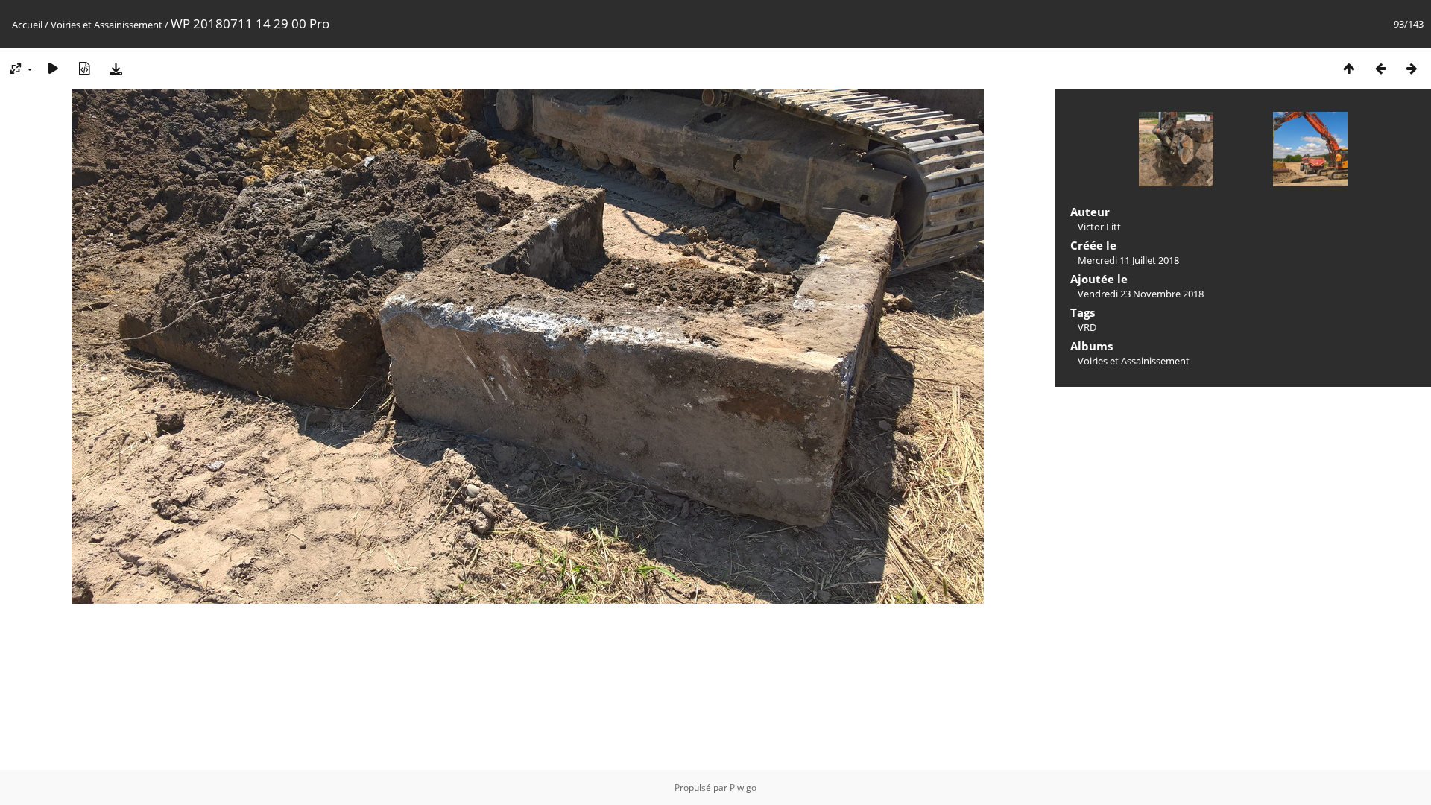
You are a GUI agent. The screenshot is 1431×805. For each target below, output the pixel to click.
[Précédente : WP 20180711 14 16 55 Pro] (1380, 68)
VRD (1087, 327)
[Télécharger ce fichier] (115, 68)
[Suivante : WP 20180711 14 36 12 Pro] (1411, 68)
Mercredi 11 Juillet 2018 (1128, 260)
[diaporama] (53, 68)
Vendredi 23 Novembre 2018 (1141, 293)
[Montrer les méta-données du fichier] (84, 68)
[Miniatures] (1349, 68)
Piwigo (743, 787)
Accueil (27, 24)
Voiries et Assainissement (106, 24)
